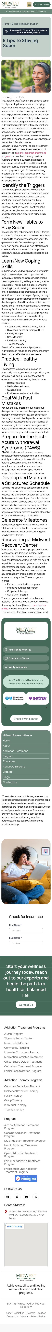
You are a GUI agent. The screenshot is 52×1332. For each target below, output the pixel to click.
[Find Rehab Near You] (6, 649)
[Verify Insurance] (6, 667)
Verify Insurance (18, 667)
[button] (29, 4)
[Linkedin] (26, 1196)
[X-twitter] (35, 1196)
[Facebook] (7, 1196)
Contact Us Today (19, 658)
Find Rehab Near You (20, 649)
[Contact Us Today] (6, 658)
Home (6, 23)
